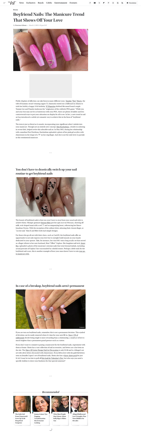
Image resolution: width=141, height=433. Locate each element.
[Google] (117, 2)
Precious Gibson (21, 25)
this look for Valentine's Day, (52, 358)
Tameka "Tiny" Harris (74, 101)
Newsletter (132, 3)
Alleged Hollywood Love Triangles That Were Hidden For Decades (79, 417)
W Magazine (50, 106)
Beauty (15, 10)
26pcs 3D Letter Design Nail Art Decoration (42, 350)
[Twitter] (99, 2)
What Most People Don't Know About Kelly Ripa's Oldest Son (59, 417)
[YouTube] (94, 2)
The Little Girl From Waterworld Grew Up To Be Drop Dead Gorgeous (21, 418)
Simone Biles (46, 223)
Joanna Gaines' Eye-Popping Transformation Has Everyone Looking (41, 418)
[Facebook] (90, 2)
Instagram (84, 69)
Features (73, 3)
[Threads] (113, 2)
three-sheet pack (70, 356)
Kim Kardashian (63, 127)
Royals (41, 3)
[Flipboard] (103, 2)
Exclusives (30, 3)
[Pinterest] (108, 2)
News (21, 3)
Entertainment (60, 3)
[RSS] (122, 2)
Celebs (49, 3)
